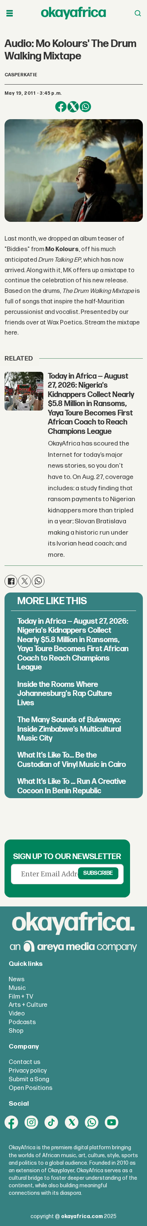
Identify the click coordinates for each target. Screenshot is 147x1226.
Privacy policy (28, 1070)
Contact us (24, 1062)
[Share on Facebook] (61, 107)
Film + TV (21, 996)
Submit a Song (29, 1079)
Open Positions (30, 1088)
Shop (16, 1031)
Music (17, 988)
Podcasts (22, 1022)
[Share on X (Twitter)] (73, 107)
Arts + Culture (28, 1005)
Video (17, 1013)
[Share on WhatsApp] (85, 107)
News (16, 979)
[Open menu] (9, 13)
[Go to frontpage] (73, 13)
